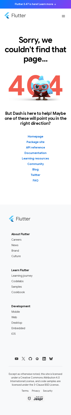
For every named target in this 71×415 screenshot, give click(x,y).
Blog (35, 169)
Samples (16, 287)
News (14, 245)
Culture (16, 256)
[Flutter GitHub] (30, 358)
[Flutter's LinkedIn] (44, 358)
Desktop (16, 323)
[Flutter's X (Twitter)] (23, 358)
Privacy (36, 390)
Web (14, 317)
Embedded (18, 328)
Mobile (15, 312)
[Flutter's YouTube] (16, 358)
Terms (25, 390)
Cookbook (18, 292)
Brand (15, 250)
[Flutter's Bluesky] (51, 358)
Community (35, 164)
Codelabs (17, 281)
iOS (13, 334)
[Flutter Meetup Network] (37, 358)
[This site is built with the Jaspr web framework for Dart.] (35, 399)
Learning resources (35, 158)
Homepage (35, 136)
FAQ (35, 180)
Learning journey (21, 276)
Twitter (35, 175)
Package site (35, 142)
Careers (16, 239)
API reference (35, 147)
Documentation (35, 153)
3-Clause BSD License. (46, 384)
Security (47, 390)
